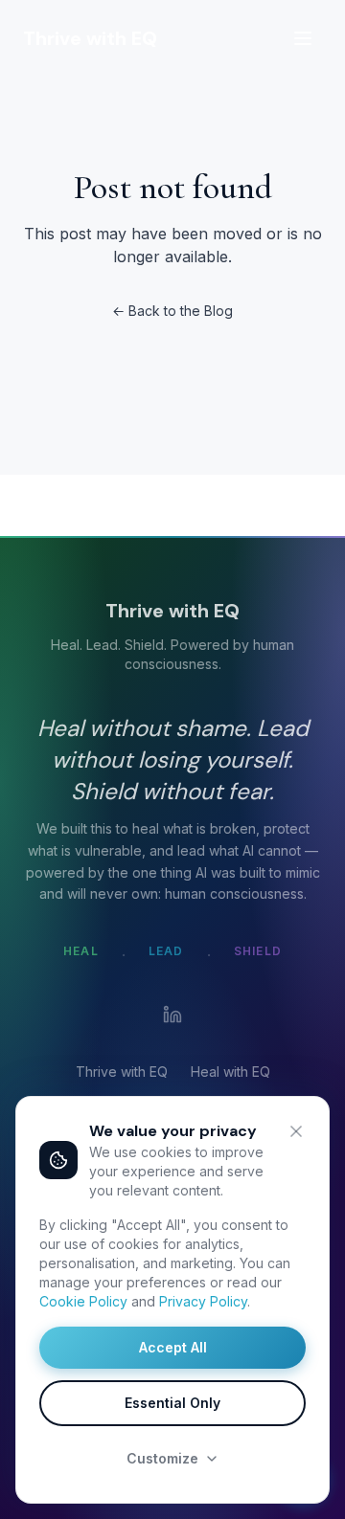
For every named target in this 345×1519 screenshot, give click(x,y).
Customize (162, 1458)
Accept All (173, 1347)
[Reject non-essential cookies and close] (296, 1131)
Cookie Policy (83, 1301)
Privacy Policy (203, 1301)
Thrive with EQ (122, 1071)
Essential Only (172, 1403)
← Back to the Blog (172, 310)
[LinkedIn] (172, 1014)
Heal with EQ (230, 1071)
